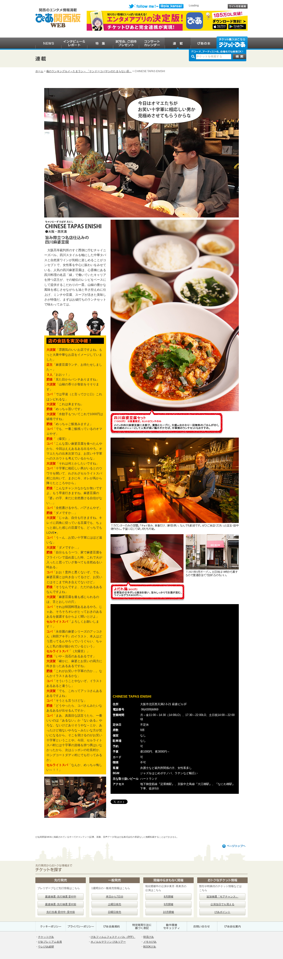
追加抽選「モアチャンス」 (222, 896)
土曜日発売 (114, 904)
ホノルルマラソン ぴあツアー (108, 941)
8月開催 (168, 896)
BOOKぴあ (149, 946)
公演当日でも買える (222, 904)
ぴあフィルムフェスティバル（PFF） (113, 936)
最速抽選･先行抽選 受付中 (60, 896)
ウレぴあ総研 (46, 946)
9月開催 (168, 904)
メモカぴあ (150, 941)
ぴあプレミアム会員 (50, 941)
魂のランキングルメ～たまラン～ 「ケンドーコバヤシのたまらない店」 (89, 71)
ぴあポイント (222, 912)
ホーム (39, 71)
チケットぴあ (46, 936)
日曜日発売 (114, 912)
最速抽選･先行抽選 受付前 (60, 904)
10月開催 (168, 912)
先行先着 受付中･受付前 (60, 912)
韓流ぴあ (148, 936)
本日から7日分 (114, 896)
